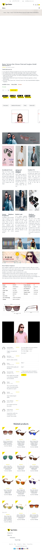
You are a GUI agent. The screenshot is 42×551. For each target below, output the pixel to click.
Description (5, 105)
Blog (15, 544)
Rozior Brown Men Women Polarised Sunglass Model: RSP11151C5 (39, 63)
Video (25, 105)
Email (22, 367)
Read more (7, 523)
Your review (24, 353)
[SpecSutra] (7, 4)
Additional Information (16, 105)
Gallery (24, 544)
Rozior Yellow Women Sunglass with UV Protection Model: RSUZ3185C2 (37, 63)
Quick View (9, 447)
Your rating (23, 351)
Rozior (16, 216)
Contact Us (19, 544)
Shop (8, 12)
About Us (11, 544)
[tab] (6, 105)
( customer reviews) (10, 67)
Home (5, 12)
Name (22, 362)
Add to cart (13, 90)
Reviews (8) (32, 105)
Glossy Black (14, 84)
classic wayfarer (34, 218)
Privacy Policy (29, 544)
